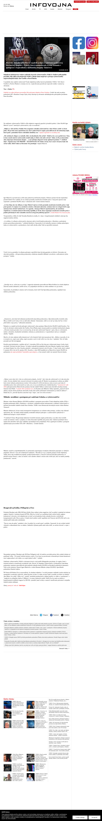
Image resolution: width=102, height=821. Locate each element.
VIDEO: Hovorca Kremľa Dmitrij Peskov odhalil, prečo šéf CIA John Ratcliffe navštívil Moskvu (18, 704)
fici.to (90, 194)
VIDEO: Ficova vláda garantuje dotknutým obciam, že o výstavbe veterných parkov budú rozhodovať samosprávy (59, 704)
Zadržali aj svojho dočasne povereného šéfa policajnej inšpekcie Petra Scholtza (26, 92)
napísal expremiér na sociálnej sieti (49, 132)
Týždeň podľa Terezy (80, 149)
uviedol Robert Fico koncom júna (60, 212)
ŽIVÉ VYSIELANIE (92, 1)
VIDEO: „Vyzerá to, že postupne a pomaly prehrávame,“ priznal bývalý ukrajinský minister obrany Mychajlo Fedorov (41, 714)
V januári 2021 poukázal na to (24, 388)
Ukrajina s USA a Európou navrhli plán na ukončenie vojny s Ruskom (58, 742)
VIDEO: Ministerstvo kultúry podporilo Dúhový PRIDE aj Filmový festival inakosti (40, 766)
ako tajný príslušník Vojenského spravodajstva (23, 352)
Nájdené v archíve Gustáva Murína (84, 147)
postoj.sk (10, 585)
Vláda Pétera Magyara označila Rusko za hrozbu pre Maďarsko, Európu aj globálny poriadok (18, 757)
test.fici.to (95, 194)
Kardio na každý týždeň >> (92, 141)
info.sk (16, 585)
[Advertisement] (50, 22)
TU (13, 89)
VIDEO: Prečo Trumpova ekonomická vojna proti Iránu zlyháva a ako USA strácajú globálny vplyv (59, 727)
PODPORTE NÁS (80, 1)
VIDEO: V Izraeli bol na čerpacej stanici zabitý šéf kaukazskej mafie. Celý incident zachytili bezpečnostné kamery (59, 750)
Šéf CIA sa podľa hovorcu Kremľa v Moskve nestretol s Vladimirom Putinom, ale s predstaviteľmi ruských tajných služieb (59, 700)
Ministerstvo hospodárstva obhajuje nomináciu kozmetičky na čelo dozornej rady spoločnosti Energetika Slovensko (59, 738)
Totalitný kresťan (79, 140)
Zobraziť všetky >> (64, 648)
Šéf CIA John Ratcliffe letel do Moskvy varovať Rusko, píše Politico (18, 713)
